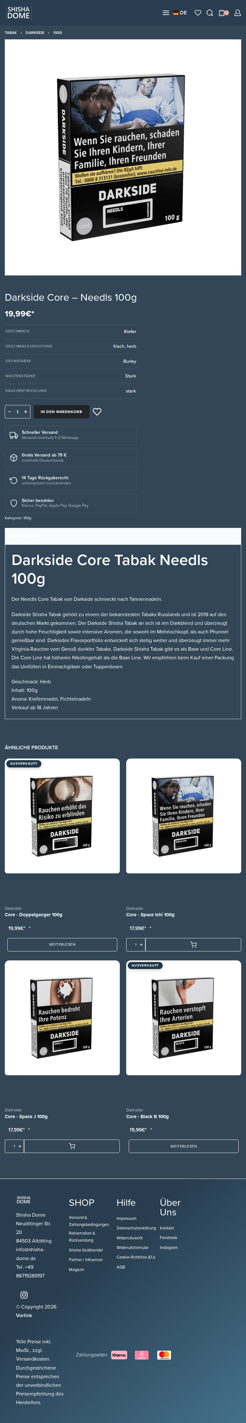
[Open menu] (165, 12)
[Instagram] (24, 1295)
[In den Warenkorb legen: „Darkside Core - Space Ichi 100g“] (193, 944)
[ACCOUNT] (237, 12)
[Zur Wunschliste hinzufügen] (97, 411)
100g (57, 32)
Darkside (35, 32)
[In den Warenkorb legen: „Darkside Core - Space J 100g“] (72, 1146)
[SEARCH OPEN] (209, 12)
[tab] (123, 536)
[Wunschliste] (197, 12)
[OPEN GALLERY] (123, 157)
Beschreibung (25, 536)
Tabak (11, 32)
